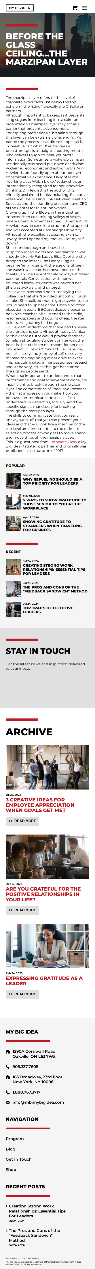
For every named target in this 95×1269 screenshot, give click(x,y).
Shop (11, 1169)
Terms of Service (31, 1258)
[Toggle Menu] (84, 8)
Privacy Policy (12, 1258)
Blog (10, 1149)
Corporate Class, (63, 442)
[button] (22, 821)
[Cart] (75, 7)
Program (15, 1138)
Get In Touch (19, 1159)
